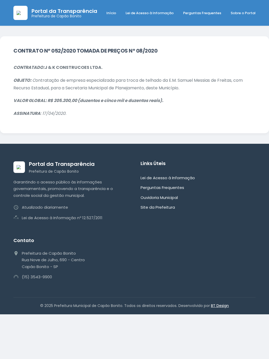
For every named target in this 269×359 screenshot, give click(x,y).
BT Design (220, 305)
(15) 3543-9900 (37, 277)
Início (111, 13)
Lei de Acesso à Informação (150, 13)
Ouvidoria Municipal (159, 197)
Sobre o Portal (243, 13)
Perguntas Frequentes (202, 13)
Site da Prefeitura (158, 207)
